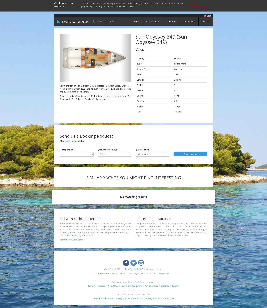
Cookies (101, 285)
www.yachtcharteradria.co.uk (160, 298)
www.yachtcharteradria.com (129, 298)
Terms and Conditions (131, 285)
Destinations (189, 21)
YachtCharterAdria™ (133, 269)
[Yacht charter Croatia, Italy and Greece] (208, 15)
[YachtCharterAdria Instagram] (141, 262)
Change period (190, 154)
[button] (65, 58)
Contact (205, 21)
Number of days (108, 149)
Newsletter (113, 285)
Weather (165, 285)
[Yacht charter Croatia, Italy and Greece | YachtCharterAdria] (72, 21)
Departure (67, 149)
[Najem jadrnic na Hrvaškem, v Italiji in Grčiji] (205, 15)
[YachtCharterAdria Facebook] (126, 262)
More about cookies (198, 7)
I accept (194, 3)
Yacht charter (152, 21)
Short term (171, 21)
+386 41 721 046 (105, 21)
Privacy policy (151, 285)
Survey (91, 285)
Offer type (143, 149)
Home (136, 21)
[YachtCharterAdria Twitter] (134, 262)
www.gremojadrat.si (103, 298)
